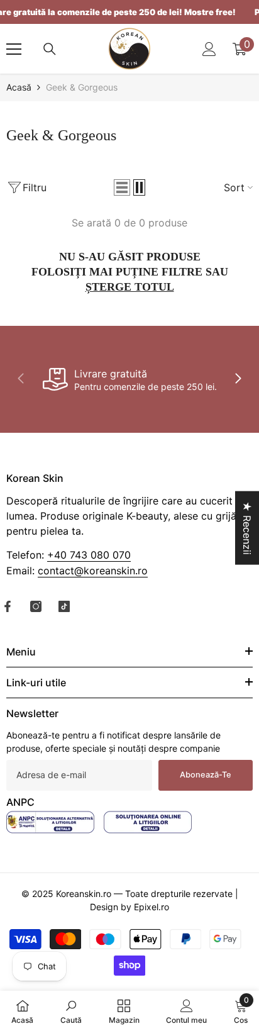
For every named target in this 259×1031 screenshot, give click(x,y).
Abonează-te (205, 774)
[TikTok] (64, 606)
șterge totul (129, 287)
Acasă (18, 87)
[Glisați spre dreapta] (238, 379)
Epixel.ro (151, 906)
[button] (122, 187)
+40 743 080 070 (89, 555)
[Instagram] (35, 606)
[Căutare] (49, 49)
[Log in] (209, 49)
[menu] (13, 49)
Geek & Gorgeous (82, 87)
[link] (129, 379)
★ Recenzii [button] (247, 527)
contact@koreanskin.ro (93, 570)
